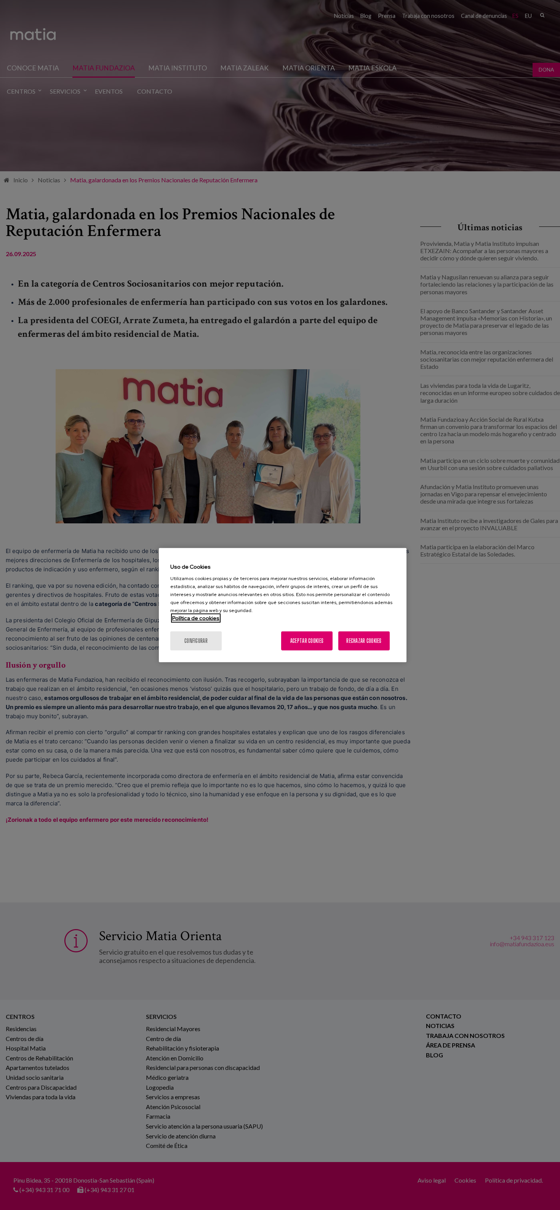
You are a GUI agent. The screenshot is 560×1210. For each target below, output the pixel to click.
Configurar (196, 641)
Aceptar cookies (306, 641)
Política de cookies (195, 618)
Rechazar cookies (363, 641)
